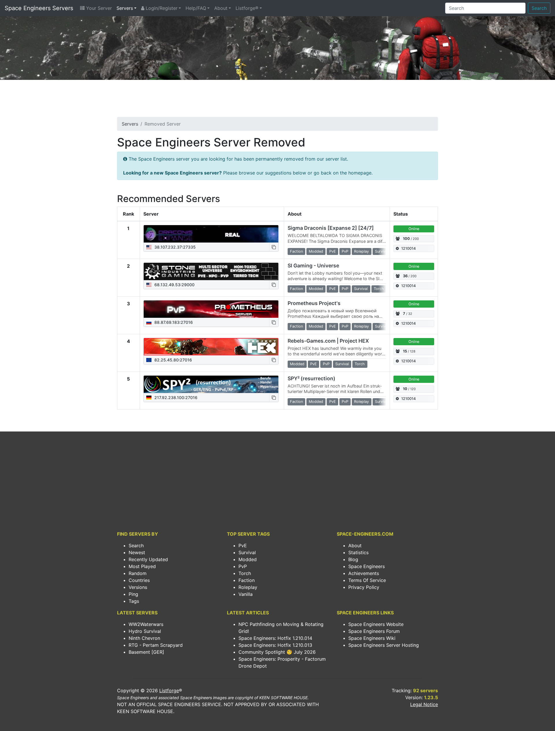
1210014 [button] (408, 248)
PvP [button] (345, 251)
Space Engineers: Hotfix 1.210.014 (275, 638)
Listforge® (247, 8)
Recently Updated (148, 559)
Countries (139, 580)
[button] (273, 247)
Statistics (358, 552)
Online (413, 229)
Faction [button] (296, 251)
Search (539, 8)
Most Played (142, 566)
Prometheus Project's (314, 303)
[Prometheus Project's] (211, 309)
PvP (242, 566)
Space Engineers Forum (374, 631)
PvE (242, 545)
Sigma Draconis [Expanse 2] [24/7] (331, 228)
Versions (138, 587)
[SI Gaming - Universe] (211, 271)
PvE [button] (332, 251)
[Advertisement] (277, 100)
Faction (246, 580)
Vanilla (245, 594)
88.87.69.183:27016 (173, 322)
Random (138, 573)
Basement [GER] (146, 652)
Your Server (98, 8)
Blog (353, 559)
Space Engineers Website (376, 624)
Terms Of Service (367, 580)
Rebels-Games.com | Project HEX (328, 341)
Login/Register (160, 8)
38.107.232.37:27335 (174, 247)
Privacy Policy (363, 587)
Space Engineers (366, 566)
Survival (247, 552)
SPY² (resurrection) (311, 378)
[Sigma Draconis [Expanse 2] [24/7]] (211, 234)
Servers (124, 8)
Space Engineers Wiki (371, 638)
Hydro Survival (145, 631)
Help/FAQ (196, 8)
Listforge (169, 690)
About (220, 8)
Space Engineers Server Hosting (383, 645)
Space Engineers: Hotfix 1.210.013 (275, 645)
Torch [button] (379, 288)
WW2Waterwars (146, 624)
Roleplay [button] (361, 251)
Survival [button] (381, 251)
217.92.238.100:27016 (175, 397)
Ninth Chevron (144, 638)
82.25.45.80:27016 (172, 359)
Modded (247, 559)
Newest (137, 552)
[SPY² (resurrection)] (211, 384)
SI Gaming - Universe (313, 265)
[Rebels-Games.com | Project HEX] (211, 346)
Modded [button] (316, 251)
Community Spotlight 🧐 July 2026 (277, 652)
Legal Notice (424, 704)
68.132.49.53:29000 (174, 284)
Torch (244, 573)
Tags (134, 601)
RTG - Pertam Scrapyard (156, 645)
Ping (133, 594)
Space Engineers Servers (39, 8)
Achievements (363, 573)
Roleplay (247, 587)
